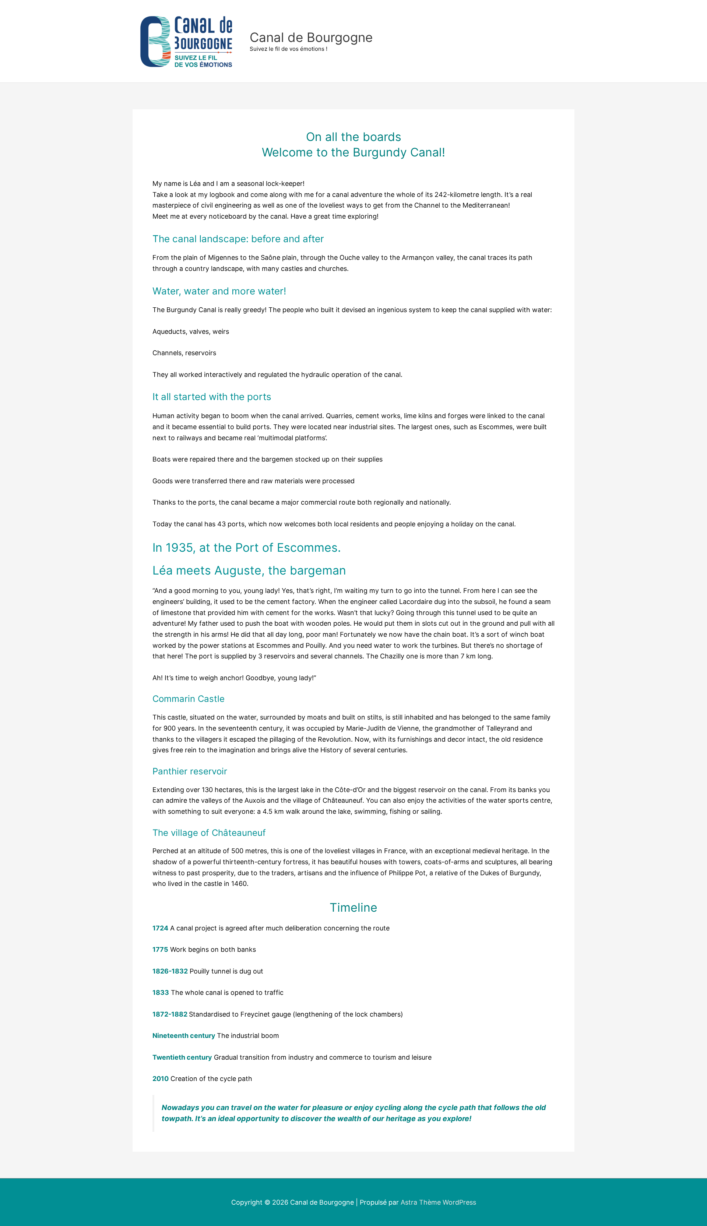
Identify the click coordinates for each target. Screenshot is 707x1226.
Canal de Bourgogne (311, 37)
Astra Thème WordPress (438, 1202)
